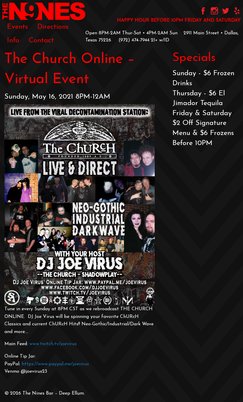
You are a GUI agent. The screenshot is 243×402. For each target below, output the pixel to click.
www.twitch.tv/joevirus (53, 344)
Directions (52, 26)
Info (13, 40)
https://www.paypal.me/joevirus (55, 364)
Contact (41, 40)
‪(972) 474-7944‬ (134, 40)
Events (17, 26)
